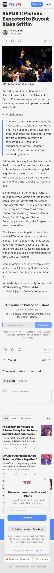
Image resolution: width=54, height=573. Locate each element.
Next (44, 360)
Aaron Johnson (17, 31)
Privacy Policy (37, 541)
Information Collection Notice (32, 334)
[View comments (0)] (13, 41)
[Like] (5, 41)
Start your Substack (19, 559)
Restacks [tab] (22, 381)
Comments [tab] (9, 381)
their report (16, 114)
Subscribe (36, 4)
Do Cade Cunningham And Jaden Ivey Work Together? (19, 457)
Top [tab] (6, 418)
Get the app (42, 559)
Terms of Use (41, 331)
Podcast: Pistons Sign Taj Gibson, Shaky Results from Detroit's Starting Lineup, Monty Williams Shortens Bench (19, 430)
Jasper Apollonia (22, 470)
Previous (12, 360)
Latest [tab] (14, 418)
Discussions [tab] (25, 418)
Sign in (47, 4)
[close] (45, 479)
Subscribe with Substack (29, 528)
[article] (27, 437)
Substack (12, 566)
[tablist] (15, 381)
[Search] (49, 418)
